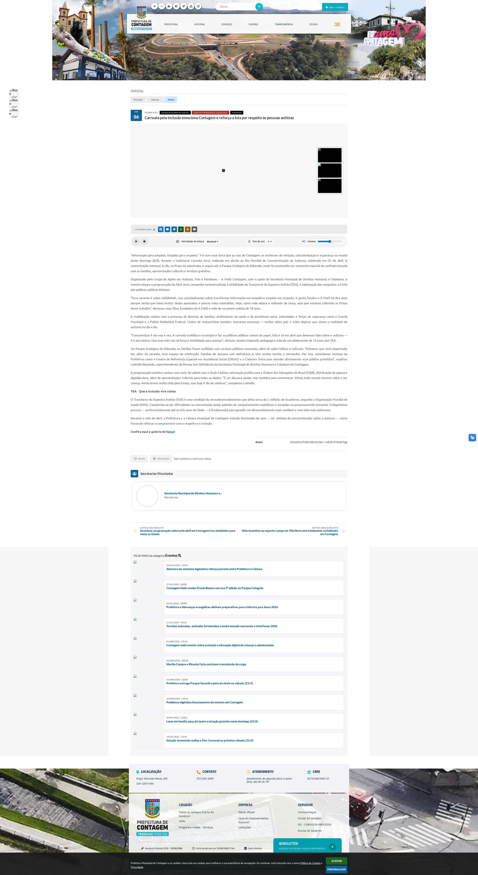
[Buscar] (259, 6)
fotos (170, 431)
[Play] (136, 241)
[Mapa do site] (191, 6)
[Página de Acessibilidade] (198, 6)
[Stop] (144, 241)
